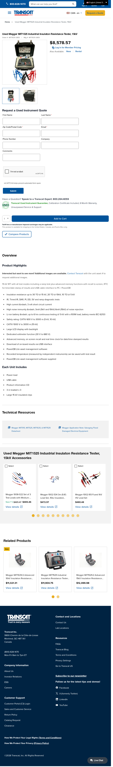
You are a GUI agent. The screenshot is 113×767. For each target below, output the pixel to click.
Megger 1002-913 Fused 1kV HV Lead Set (88, 496)
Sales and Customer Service (17, 709)
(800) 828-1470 (11, 651)
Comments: (8, 151)
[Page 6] (58, 515)
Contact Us (61, 622)
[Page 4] (48, 515)
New (68, 51)
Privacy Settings (63, 660)
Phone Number (9, 139)
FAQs (58, 643)
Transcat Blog (62, 649)
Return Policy (10, 714)
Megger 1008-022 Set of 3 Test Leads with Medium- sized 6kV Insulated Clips (18, 496)
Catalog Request (12, 720)
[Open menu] (9, 13)
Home (7, 22)
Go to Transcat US (64, 665)
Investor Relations (13, 676)
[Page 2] (38, 515)
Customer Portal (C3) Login (17, 703)
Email (43, 127)
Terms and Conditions (66, 654)
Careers (8, 687)
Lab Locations (62, 627)
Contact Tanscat (75, 273)
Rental (78, 51)
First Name (7, 115)
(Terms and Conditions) (50, 737)
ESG (6, 682)
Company (45, 139)
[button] (74, 13)
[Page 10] (77, 515)
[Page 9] (73, 515)
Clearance (9, 725)
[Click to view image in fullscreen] (24, 62)
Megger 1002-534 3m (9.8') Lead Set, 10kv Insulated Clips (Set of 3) (53, 496)
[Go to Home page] (24, 12)
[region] (55, 491)
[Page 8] (68, 515)
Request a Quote (95, 12)
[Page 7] (63, 515)
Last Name (46, 115)
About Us (8, 671)
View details (12, 507)
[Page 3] (43, 515)
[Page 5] (53, 515)
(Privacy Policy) (41, 743)
